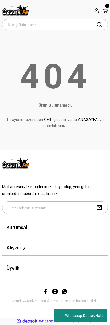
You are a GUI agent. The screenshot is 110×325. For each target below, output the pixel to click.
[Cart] (105, 10)
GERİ (48, 119)
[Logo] (15, 10)
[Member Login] (96, 10)
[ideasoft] (27, 321)
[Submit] (99, 207)
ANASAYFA (88, 119)
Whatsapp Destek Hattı (84, 316)
